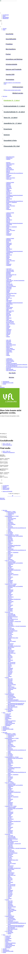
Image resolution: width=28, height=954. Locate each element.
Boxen (9, 588)
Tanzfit (9, 690)
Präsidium (7, 717)
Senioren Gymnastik (12, 688)
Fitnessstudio (10, 591)
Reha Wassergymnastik (12, 706)
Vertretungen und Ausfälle (8, 382)
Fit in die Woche (11, 629)
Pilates (9, 654)
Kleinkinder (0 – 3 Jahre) (10, 511)
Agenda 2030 (8, 713)
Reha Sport (10, 656)
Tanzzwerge (10, 526)
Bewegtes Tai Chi (11, 663)
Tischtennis (10, 559)
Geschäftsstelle (6, 14)
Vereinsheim (7, 725)
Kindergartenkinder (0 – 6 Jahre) (12, 516)
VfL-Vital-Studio (8, 709)
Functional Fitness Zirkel (13, 637)
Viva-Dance (10, 610)
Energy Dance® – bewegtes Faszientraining (17, 626)
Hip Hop (9, 567)
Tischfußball (10, 580)
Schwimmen (10, 532)
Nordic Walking (11, 650)
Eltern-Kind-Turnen (12, 512)
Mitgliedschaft (5, 18)
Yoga (9, 675)
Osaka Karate (10, 548)
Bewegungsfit (11, 620)
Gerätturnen (10, 522)
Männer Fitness (11, 647)
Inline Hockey (11, 523)
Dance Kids (10, 539)
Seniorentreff (10, 689)
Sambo (9, 530)
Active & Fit (10, 613)
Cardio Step (10, 623)
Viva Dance (10, 533)
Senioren (7, 677)
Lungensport (10, 698)
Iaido (9, 642)
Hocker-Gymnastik (12, 641)
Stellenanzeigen (8, 724)
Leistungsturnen (11, 546)
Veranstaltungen (6, 381)
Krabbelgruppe (11, 513)
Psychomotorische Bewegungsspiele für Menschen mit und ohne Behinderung (16, 704)
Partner (4, 16)
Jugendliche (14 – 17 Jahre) (11, 584)
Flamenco (10, 633)
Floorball (10, 592)
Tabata (9, 661)
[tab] (15, 100)
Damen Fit (10, 681)
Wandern (10, 674)
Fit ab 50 (9, 627)
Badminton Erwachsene (13, 616)
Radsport (10, 602)
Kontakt (4, 383)
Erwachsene (7, 612)
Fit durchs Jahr (11, 628)
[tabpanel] (16, 158)
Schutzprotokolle (8, 722)
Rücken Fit (10, 657)
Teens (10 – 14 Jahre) (9, 560)
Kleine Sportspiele (11, 524)
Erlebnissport (10, 519)
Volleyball (10, 672)
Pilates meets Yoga (11, 653)
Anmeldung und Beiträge (10, 720)
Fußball (9, 520)
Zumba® (10, 676)
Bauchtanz (10, 617)
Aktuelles (5, 28)
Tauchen (9, 557)
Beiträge (9, 711)
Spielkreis (10, 515)
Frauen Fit (10, 636)
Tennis (9, 558)
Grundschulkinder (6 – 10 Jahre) (12, 534)
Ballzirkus (10, 517)
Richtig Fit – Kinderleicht (13, 552)
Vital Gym (10, 670)
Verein (4, 29)
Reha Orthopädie (11, 705)
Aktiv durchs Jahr (11, 614)
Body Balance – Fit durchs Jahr (14, 621)
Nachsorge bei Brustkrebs (13, 699)
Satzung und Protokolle (10, 723)
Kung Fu (10, 525)
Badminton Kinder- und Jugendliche (15, 536)
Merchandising (6, 17)
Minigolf (9, 547)
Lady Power (10, 644)
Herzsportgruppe (11, 696)
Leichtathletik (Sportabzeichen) (14, 545)
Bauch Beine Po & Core (13, 619)
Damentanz (10, 682)
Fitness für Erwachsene (12, 630)
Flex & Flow (10, 634)
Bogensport (10, 538)
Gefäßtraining (10, 695)
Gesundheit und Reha (9, 693)
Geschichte (7, 715)
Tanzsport (10, 665)
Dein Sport (5, 96)
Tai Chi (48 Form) (11, 662)
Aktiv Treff (10, 678)
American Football (11, 561)
